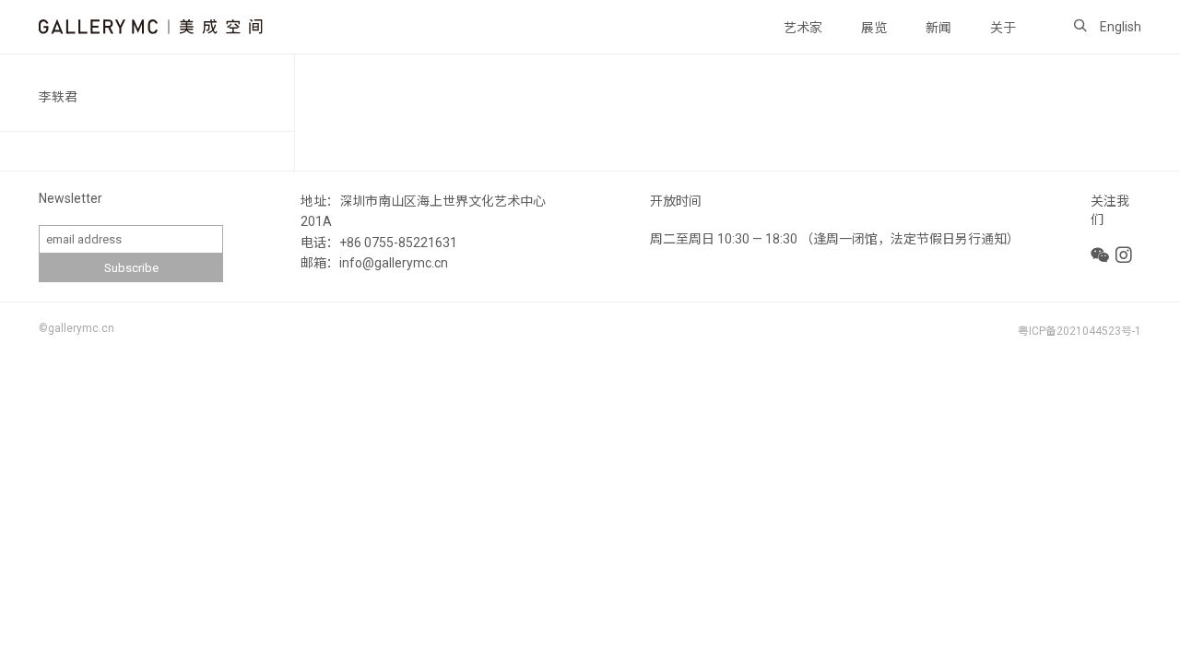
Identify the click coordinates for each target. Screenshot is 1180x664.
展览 (874, 27)
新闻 (938, 27)
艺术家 (803, 27)
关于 (1003, 27)
